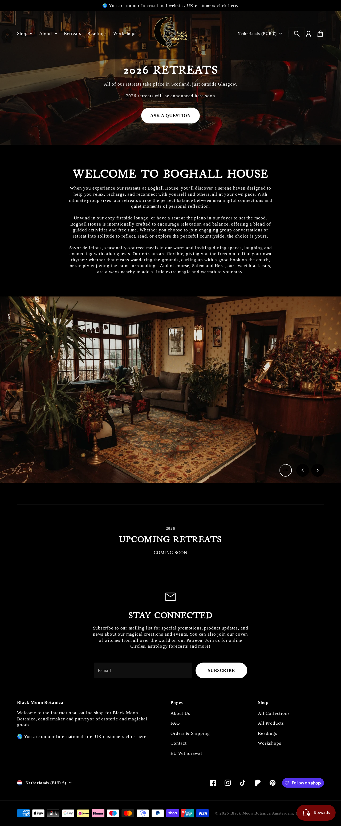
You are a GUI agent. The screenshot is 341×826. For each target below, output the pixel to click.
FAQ (175, 723)
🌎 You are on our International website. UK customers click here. (170, 5)
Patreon (194, 640)
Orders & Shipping (190, 733)
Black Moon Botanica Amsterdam (261, 813)
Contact (178, 743)
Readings (267, 733)
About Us (180, 713)
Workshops (269, 743)
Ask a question (170, 115)
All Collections (274, 713)
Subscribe (221, 670)
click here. (137, 736)
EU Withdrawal (186, 753)
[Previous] (302, 470)
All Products (271, 723)
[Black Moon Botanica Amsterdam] (170, 33)
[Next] (317, 470)
